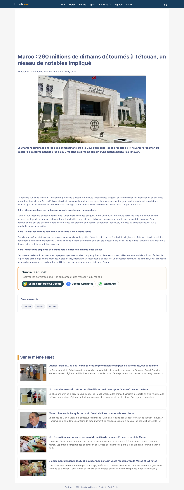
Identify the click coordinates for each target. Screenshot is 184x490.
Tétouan (27, 306)
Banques (52, 306)
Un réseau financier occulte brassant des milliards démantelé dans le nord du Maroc (97, 437)
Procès (40, 306)
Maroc (72, 4)
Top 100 (119, 4)
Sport (92, 4)
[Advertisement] (92, 31)
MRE (63, 4)
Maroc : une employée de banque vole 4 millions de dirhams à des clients (63, 249)
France (82, 4)
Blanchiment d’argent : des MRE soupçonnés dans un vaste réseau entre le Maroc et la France (103, 460)
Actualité (103, 4)
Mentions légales (89, 487)
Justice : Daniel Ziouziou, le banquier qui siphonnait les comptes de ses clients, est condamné (103, 365)
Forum (129, 4)
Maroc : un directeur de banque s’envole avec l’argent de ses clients (60, 210)
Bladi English (113, 487)
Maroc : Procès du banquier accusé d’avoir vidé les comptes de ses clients (92, 413)
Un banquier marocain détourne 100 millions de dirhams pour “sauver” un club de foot (98, 389)
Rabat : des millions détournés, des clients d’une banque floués (58, 231)
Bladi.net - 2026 (72, 487)
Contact (102, 487)
